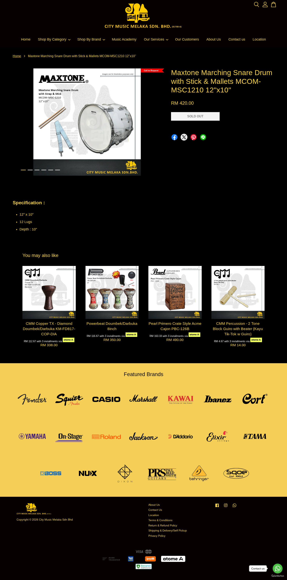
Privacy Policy (156, 535)
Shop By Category (52, 39)
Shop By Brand (89, 39)
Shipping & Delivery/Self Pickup (167, 530)
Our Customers (187, 39)
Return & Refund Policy (162, 525)
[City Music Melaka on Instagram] (225, 507)
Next (156, 123)
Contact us (236, 39)
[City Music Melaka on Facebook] (217, 507)
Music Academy (124, 39)
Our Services (154, 39)
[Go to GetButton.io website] (277, 576)
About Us (213, 39)
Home (25, 39)
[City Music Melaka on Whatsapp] (234, 507)
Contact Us (155, 509)
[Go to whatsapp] (278, 568)
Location (259, 39)
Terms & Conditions (160, 520)
